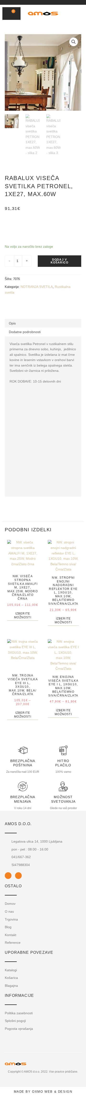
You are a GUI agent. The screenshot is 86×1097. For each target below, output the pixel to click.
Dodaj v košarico (60, 261)
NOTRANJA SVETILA (37, 287)
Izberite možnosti (22, 615)
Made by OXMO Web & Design (43, 1091)
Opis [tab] (12, 323)
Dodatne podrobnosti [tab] (25, 332)
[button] (71, 13)
